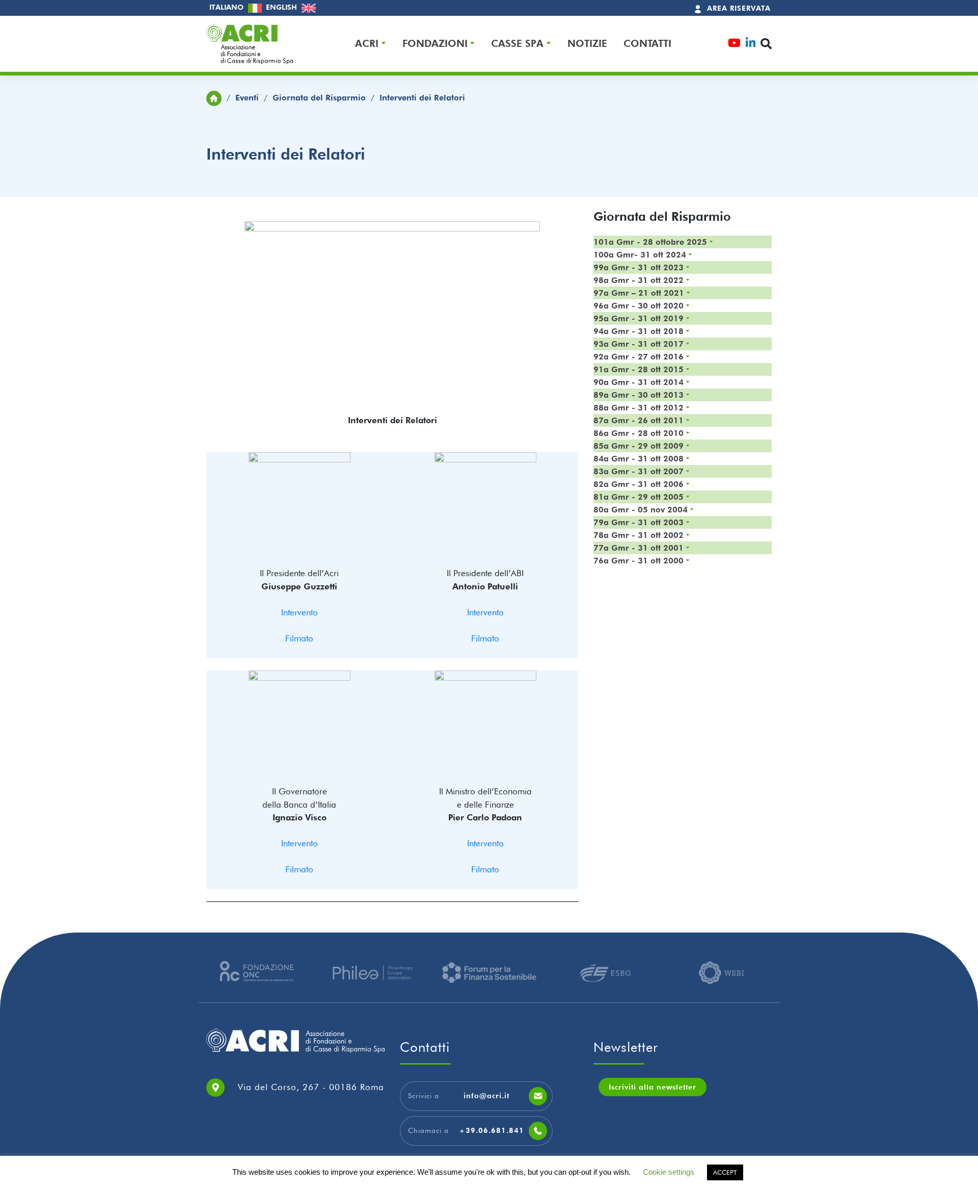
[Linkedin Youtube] (750, 44)
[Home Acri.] (214, 97)
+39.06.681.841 (491, 1130)
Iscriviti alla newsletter (652, 1087)
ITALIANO (227, 7)
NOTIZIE (587, 43)
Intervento (299, 612)
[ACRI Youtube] (734, 44)
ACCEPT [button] (725, 1172)
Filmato (299, 638)
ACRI (366, 43)
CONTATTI (647, 43)
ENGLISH (282, 7)
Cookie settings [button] (668, 1172)
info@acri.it (486, 1096)
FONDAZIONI (435, 43)
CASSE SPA (517, 43)
